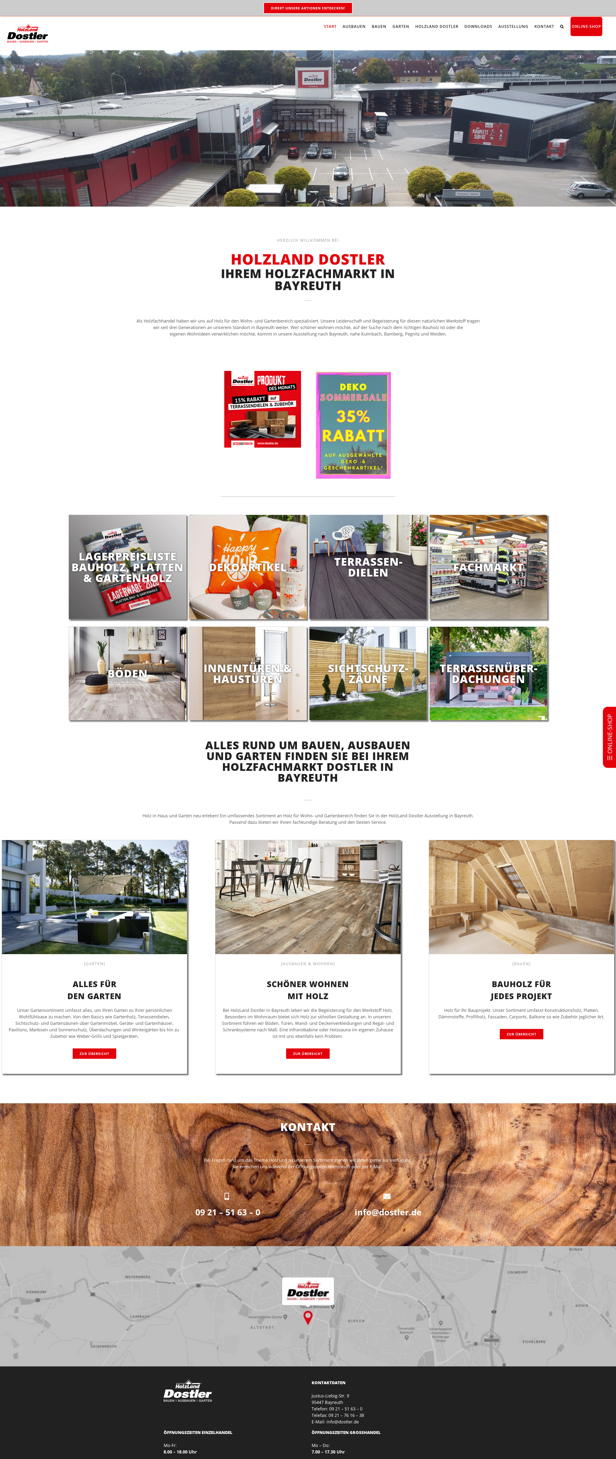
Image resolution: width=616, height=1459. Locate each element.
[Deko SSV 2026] (353, 373)
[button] (562, 26)
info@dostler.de (388, 1212)
